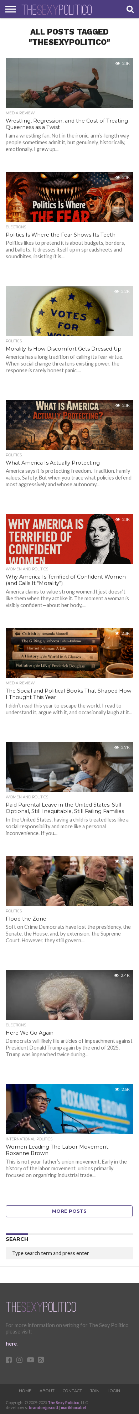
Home (25, 1390)
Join (94, 1390)
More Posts (69, 1211)
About (47, 1390)
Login (114, 1390)
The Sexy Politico (63, 1402)
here (11, 1344)
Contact (72, 1390)
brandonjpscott (43, 1407)
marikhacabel (73, 1407)
